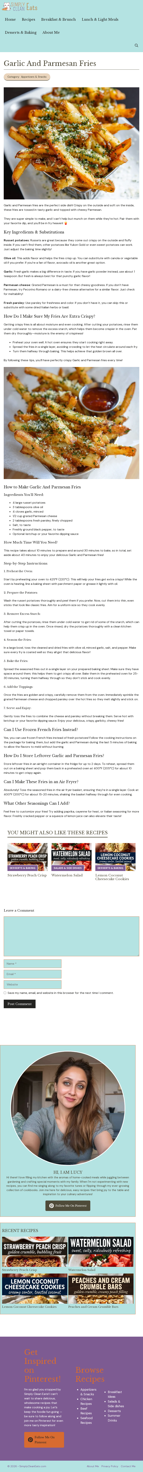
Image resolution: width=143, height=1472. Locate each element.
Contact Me (128, 1466)
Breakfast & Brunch (58, 20)
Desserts (114, 1411)
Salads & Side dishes (68, 868)
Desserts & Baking (20, 33)
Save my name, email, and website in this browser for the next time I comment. (61, 993)
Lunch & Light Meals (100, 20)
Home (10, 20)
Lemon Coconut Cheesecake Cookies (112, 877)
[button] (136, 45)
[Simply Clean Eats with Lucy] (20, 6)
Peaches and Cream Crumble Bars (93, 1307)
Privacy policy (109, 1466)
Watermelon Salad (67, 875)
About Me (51, 33)
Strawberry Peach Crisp (27, 875)
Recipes (28, 20)
